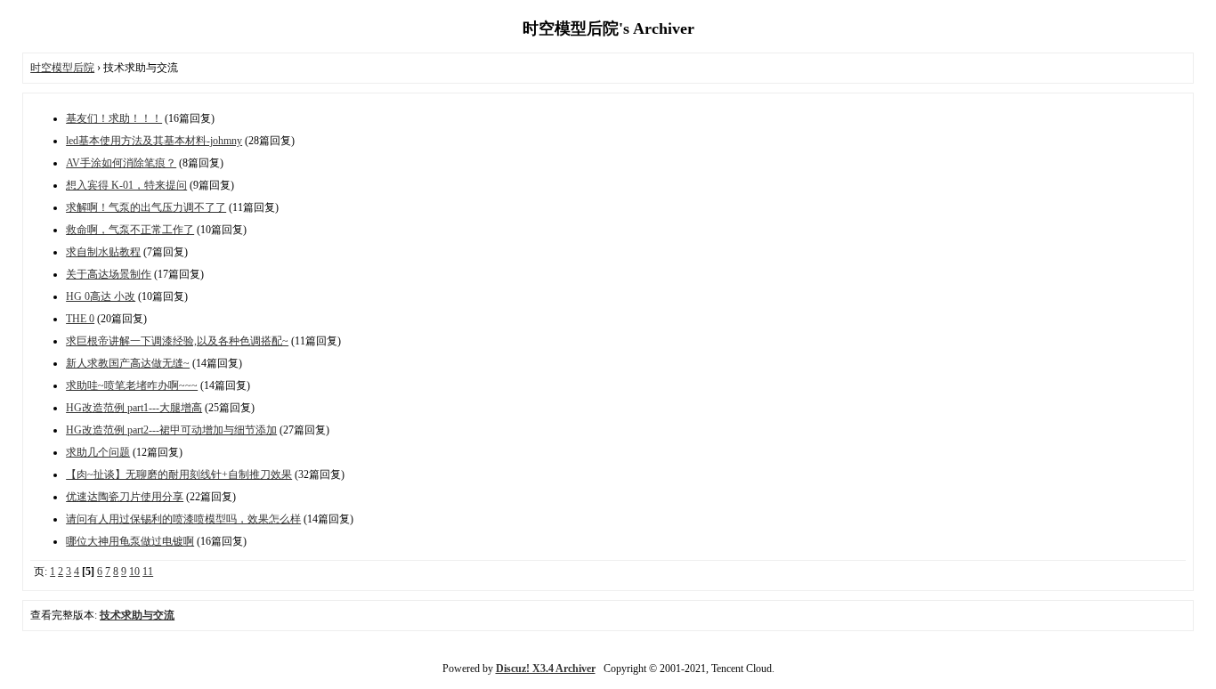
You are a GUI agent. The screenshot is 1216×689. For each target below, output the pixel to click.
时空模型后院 (62, 67)
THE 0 (80, 318)
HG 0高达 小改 (100, 296)
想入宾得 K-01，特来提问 (126, 185)
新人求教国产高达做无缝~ (128, 363)
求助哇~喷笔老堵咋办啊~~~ (132, 385)
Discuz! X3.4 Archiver (546, 668)
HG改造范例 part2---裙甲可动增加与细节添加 (171, 430)
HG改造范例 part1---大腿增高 (134, 407)
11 (147, 571)
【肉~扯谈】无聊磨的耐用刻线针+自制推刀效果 (179, 474)
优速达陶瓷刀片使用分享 (124, 496)
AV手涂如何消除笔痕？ (121, 163)
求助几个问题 (98, 452)
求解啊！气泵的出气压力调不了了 (146, 207)
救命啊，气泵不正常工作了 (130, 229)
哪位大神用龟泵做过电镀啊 (130, 541)
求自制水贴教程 (103, 252)
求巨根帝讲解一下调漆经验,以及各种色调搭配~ (177, 341)
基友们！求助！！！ (114, 118)
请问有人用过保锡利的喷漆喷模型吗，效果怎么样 (183, 519)
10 (134, 571)
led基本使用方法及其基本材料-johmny (154, 140)
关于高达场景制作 (108, 274)
